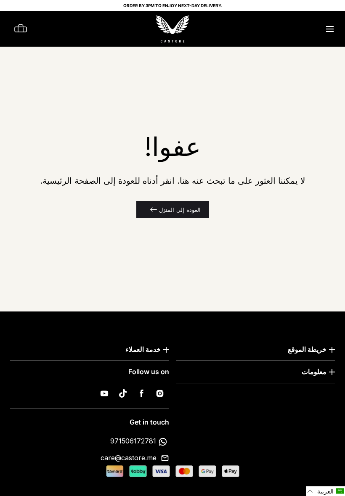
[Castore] (172, 29)
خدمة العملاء (143, 349)
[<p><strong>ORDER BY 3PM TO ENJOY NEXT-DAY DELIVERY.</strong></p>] (172, 5)
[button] (329, 29)
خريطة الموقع (307, 349)
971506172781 (133, 441)
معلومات (314, 371)
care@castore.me (129, 458)
